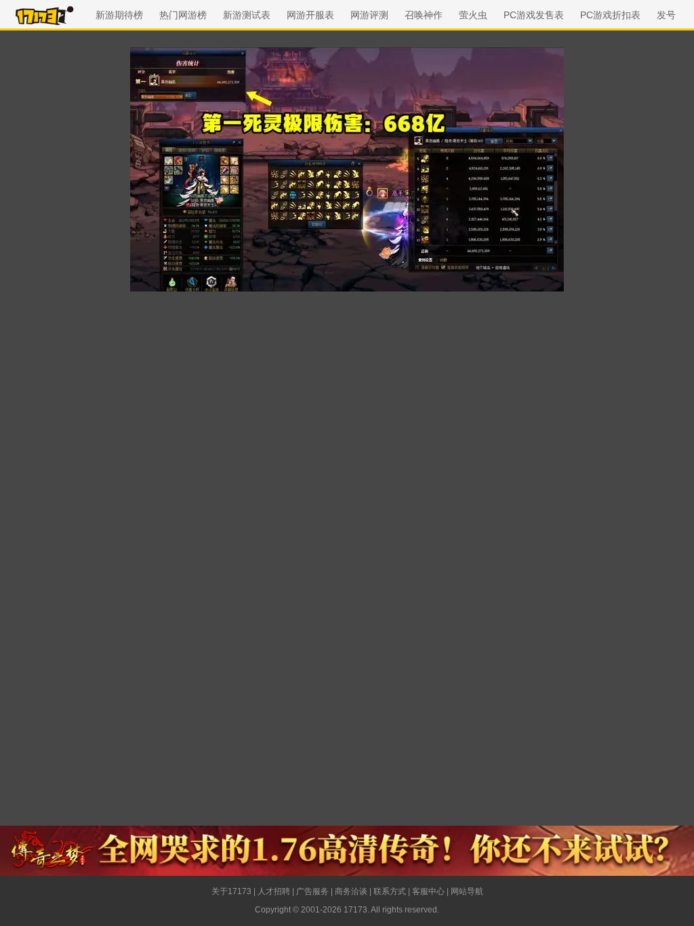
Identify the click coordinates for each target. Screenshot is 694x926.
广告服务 (312, 891)
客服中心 (428, 891)
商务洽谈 (351, 891)
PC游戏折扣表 (610, 14)
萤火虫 (473, 14)
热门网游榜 (183, 14)
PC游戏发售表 (534, 14)
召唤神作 (424, 14)
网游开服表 (310, 14)
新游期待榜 (119, 14)
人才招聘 (274, 891)
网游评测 (369, 14)
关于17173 (231, 891)
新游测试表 (246, 14)
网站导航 (467, 891)
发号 (666, 14)
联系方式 (389, 891)
